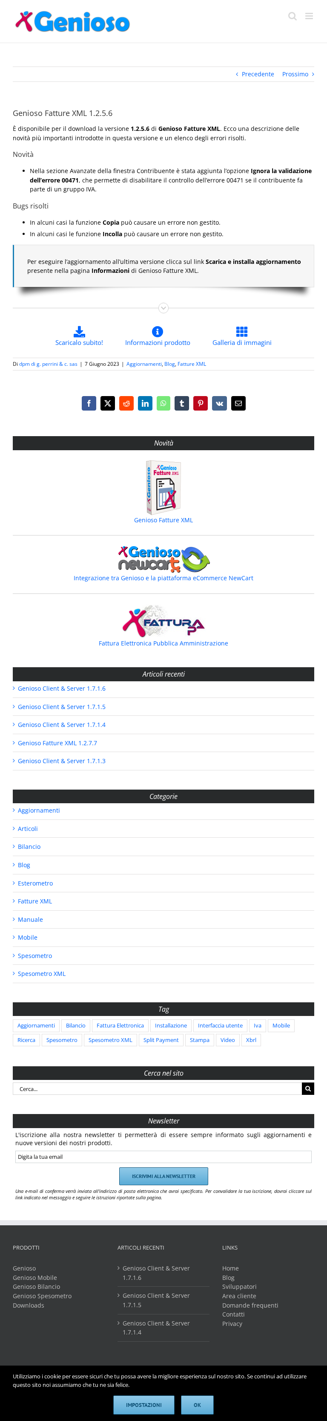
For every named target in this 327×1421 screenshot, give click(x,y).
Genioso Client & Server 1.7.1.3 (62, 761)
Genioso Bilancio (36, 1286)
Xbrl (251, 1040)
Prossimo (295, 74)
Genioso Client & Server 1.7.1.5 (62, 707)
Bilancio (29, 846)
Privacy (232, 1324)
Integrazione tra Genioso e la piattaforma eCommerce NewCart (163, 578)
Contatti (233, 1314)
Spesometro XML (42, 974)
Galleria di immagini (242, 342)
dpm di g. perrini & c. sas (48, 364)
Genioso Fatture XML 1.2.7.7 (57, 743)
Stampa (199, 1040)
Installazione (171, 1025)
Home (230, 1268)
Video (228, 1040)
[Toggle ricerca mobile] (292, 16)
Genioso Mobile (35, 1277)
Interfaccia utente (220, 1025)
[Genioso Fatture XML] (163, 487)
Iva (257, 1025)
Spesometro (35, 956)
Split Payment (161, 1040)
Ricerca (26, 1040)
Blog (169, 364)
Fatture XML (192, 364)
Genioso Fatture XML (163, 520)
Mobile (27, 937)
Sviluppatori (239, 1286)
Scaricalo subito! (79, 342)
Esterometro (35, 883)
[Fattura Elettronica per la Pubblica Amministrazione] (163, 621)
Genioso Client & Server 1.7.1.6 (62, 688)
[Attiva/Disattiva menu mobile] (309, 16)
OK (197, 1405)
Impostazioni (144, 1405)
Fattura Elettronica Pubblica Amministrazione (163, 643)
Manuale (30, 919)
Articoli (28, 829)
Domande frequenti (250, 1305)
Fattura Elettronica (120, 1025)
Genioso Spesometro (42, 1296)
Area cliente (239, 1296)
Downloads (28, 1305)
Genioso (24, 1268)
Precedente (258, 74)
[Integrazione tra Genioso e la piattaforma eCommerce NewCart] (163, 559)
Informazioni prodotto (157, 342)
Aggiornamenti (144, 364)
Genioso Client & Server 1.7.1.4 (62, 725)
